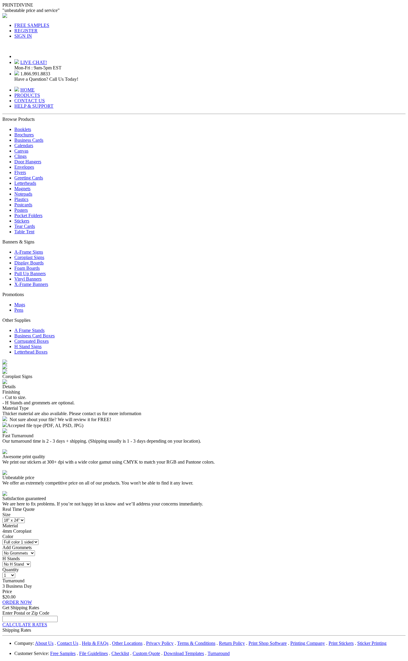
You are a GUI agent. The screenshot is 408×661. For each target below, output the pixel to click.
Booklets (22, 129)
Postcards (23, 204)
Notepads (23, 194)
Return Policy (232, 643)
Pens (18, 310)
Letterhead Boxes (30, 351)
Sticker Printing (371, 643)
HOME (27, 89)
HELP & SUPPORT (33, 106)
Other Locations (127, 643)
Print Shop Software (268, 643)
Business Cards (28, 140)
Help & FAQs (95, 643)
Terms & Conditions (196, 643)
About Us (44, 643)
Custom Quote (146, 653)
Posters (21, 210)
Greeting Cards (28, 177)
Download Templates (184, 653)
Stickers (21, 220)
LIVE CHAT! (33, 62)
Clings (20, 156)
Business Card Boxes (34, 335)
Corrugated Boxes (31, 341)
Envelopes (24, 167)
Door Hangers (27, 161)
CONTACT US (29, 100)
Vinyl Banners (28, 278)
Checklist (120, 653)
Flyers (20, 172)
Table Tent (24, 231)
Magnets (22, 188)
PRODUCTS (27, 95)
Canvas (21, 150)
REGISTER (26, 30)
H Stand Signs (28, 346)
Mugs (19, 304)
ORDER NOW (17, 602)
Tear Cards (24, 226)
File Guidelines (93, 653)
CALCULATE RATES (24, 624)
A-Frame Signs (28, 252)
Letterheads (25, 183)
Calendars (23, 145)
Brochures (24, 134)
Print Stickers (341, 643)
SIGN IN (23, 36)
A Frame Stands (29, 330)
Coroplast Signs (29, 257)
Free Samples (63, 653)
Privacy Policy (160, 643)
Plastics (21, 199)
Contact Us (67, 643)
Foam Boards (27, 268)
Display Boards (29, 262)
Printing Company (307, 643)
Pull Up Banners (30, 273)
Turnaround (219, 653)
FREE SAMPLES (31, 25)
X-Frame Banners (31, 284)
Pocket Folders (28, 215)
